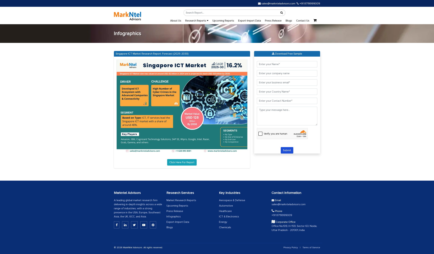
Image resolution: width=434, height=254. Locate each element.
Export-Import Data (249, 20)
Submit (287, 150)
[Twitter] (134, 224)
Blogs (289, 20)
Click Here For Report (181, 162)
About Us (175, 20)
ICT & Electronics (229, 216)
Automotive (226, 205)
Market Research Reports (181, 200)
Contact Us (302, 20)
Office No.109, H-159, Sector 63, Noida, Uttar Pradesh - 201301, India (294, 228)
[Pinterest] (153, 224)
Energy (223, 222)
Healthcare (225, 211)
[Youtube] (143, 224)
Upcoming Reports (223, 20)
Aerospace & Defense (232, 200)
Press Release (273, 20)
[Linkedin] (116, 224)
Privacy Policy (290, 247)
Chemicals (225, 227)
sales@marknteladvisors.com (278, 3)
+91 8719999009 (309, 3)
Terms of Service (311, 247)
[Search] (281, 13)
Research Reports (196, 20)
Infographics (173, 216)
